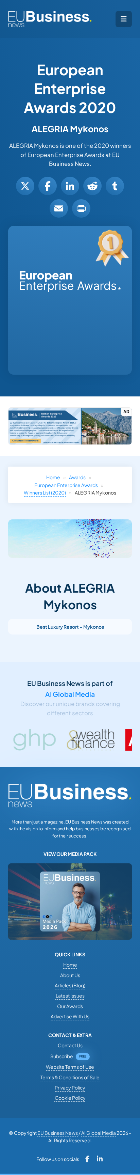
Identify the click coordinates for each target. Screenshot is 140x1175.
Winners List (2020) (45, 492)
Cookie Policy (70, 1098)
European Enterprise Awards (66, 154)
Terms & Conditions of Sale (70, 1077)
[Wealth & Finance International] (65, 740)
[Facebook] (47, 186)
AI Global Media (70, 694)
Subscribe (61, 1056)
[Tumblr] (115, 186)
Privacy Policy (70, 1087)
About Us (70, 975)
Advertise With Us (70, 1016)
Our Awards (70, 1006)
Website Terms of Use (70, 1067)
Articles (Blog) (70, 985)
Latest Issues (70, 995)
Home (53, 477)
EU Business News (57, 1133)
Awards (77, 477)
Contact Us (70, 1045)
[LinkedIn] (70, 186)
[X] (25, 186)
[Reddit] (92, 186)
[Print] (81, 208)
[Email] (59, 208)
